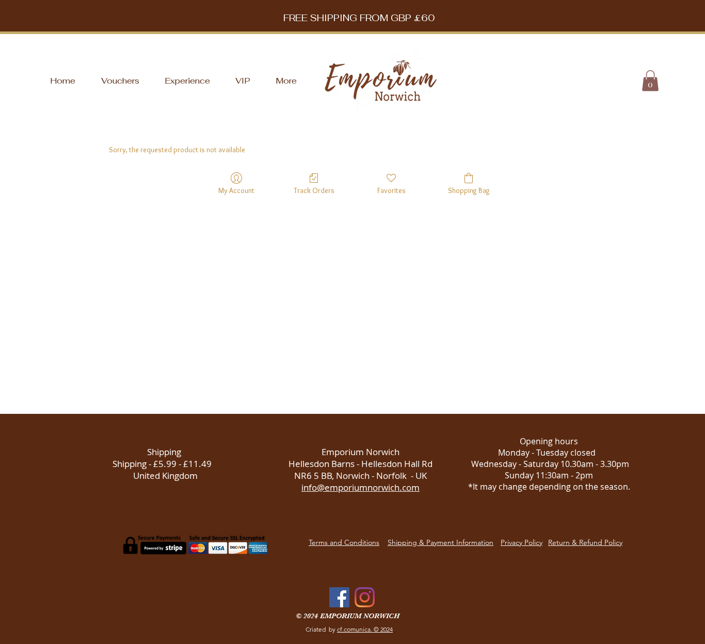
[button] (650, 80)
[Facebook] (339, 597)
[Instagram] (365, 597)
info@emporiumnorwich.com (360, 487)
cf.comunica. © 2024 (365, 629)
